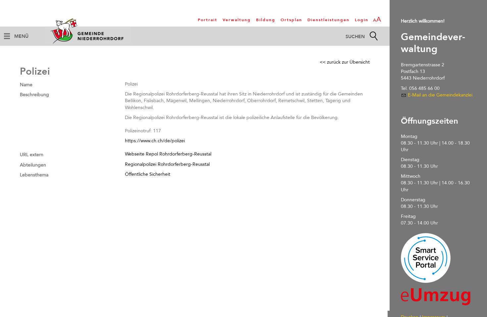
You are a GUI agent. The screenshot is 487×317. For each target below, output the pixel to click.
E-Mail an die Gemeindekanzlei (440, 95)
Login (361, 20)
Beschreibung (34, 95)
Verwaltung (237, 20)
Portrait (207, 20)
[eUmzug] (435, 296)
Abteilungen (33, 165)
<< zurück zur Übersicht (345, 62)
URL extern (31, 155)
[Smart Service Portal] (426, 258)
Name (26, 85)
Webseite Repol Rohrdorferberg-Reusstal (168, 154)
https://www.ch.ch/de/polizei (155, 141)
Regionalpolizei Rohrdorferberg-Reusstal (167, 164)
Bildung (265, 20)
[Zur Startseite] (88, 31)
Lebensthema (34, 175)
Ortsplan (291, 20)
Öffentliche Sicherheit (147, 174)
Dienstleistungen (328, 20)
